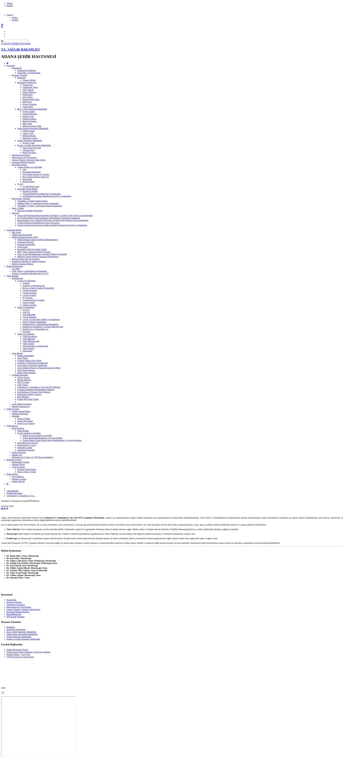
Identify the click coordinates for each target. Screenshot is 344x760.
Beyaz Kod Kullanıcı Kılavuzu (36, 177)
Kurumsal (10, 65)
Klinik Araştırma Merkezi (22, 264)
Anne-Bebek (17, 353)
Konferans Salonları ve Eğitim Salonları (29, 261)
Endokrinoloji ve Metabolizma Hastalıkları (41, 324)
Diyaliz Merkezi (24, 380)
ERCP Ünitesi (23, 382)
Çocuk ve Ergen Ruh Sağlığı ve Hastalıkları (41, 319)
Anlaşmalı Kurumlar (26, 450)
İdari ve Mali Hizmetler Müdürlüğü (32, 109)
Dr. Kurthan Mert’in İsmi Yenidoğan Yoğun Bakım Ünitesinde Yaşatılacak (48, 218)
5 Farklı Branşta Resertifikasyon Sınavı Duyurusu (38, 223)
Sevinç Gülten (29, 111)
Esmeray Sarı (28, 116)
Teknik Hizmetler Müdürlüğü (29, 140)
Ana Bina (16, 269)
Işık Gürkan (28, 97)
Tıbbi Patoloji (28, 348)
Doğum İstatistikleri (25, 356)
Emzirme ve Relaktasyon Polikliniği (32, 363)
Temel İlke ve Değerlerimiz (28, 73)
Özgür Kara (28, 85)
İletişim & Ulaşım (13, 460)
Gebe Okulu (22, 358)
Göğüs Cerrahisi (29, 305)
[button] (10, 15)
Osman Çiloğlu (29, 80)
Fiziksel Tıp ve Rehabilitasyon (35, 329)
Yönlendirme (12, 426)
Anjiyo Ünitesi (23, 377)
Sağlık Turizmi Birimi (21, 411)
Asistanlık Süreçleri (25, 242)
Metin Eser (27, 102)
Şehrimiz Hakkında (20, 414)
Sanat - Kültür (18, 208)
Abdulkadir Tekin (30, 87)
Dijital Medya (12, 474)
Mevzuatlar (27, 179)
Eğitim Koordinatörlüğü (22, 235)
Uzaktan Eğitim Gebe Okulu (29, 360)
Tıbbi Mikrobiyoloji (31, 341)
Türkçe (9, 3)
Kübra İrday (28, 94)
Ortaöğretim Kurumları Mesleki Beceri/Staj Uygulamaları (47, 196)
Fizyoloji (26, 331)
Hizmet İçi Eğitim (30, 191)
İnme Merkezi (23, 397)
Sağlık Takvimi (18, 481)
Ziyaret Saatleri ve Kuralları (29, 433)
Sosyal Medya (18, 477)
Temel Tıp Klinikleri (26, 334)
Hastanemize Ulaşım (20, 462)
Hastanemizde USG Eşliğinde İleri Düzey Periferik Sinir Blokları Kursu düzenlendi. (53, 220)
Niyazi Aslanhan (30, 104)
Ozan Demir (28, 107)
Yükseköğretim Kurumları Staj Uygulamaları (42, 194)
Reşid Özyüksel (29, 153)
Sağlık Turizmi (12, 409)
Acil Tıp (26, 310)
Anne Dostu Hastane (26, 370)
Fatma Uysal (28, 133)
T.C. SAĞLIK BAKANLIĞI (20, 49)
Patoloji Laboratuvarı (21, 406)
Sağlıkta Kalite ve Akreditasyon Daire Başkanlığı (38, 203)
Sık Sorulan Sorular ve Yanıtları (36, 174)
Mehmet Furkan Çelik (32, 126)
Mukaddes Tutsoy (30, 138)
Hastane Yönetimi (19, 75)
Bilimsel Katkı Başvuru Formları (26, 259)
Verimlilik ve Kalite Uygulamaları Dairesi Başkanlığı (39, 206)
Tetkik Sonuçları (19, 452)
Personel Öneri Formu (26, 469)
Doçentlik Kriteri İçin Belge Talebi (32, 249)
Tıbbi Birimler (12, 276)
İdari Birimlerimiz (19, 165)
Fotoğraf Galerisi (19, 479)
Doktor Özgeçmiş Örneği (17, 650)
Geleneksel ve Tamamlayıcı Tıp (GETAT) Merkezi (38, 387)
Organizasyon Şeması (21, 155)
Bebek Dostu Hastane (26, 373)
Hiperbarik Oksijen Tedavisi (29, 394)
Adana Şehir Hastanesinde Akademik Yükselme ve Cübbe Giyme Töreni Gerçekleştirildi (55, 215)
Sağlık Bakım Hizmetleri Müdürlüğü (32, 128)
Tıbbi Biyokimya (30, 336)
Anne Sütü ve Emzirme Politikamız (32, 365)
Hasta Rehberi (18, 428)
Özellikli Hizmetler (20, 375)
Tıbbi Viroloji (28, 344)
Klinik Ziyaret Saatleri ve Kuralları (37, 435)
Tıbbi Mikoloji (29, 339)
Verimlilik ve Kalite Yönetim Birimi (32, 201)
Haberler (15, 213)
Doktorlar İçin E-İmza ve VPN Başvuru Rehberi (32, 457)
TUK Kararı (22, 247)
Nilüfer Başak (28, 131)
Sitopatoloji (27, 351)
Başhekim (21, 78)
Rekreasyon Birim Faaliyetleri (30, 211)
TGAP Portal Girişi (31, 186)
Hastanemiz (17, 68)
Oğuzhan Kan (29, 150)
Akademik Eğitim (14, 230)
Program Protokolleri (26, 244)
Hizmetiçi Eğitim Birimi (27, 189)
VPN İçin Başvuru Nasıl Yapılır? (20, 657)
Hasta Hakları (23, 431)
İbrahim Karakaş (30, 121)
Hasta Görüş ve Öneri (26, 472)
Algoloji (26, 283)
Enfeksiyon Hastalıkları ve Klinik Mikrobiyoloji (43, 327)
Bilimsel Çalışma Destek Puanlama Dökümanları (38, 256)
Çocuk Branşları (29, 317)
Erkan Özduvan (29, 92)
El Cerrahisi (28, 298)
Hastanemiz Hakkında (26, 70)
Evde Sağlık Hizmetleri (22, 404)
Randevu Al (17, 455)
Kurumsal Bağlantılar (32, 172)
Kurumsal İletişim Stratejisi (23, 162)
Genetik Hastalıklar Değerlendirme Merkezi (35, 389)
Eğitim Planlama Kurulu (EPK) (25, 237)
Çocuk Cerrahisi (29, 293)
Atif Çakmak (28, 90)
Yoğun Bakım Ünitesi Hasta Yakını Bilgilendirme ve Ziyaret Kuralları (52, 440)
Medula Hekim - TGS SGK (18, 654)
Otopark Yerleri (18, 464)
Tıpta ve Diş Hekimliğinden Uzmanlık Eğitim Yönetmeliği (42, 254)
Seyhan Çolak (29, 143)
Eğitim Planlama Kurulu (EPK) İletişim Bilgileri (37, 240)
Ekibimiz (15, 416)
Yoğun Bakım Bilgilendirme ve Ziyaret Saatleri (42, 438)
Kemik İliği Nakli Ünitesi (28, 399)
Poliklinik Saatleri (24, 447)
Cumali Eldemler (30, 114)
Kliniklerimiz (17, 278)
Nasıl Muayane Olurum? (27, 443)
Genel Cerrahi (29, 302)
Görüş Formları (18, 467)
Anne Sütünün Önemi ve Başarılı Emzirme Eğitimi (38, 368)
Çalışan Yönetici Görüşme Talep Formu (29, 160)
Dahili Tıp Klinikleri (26, 307)
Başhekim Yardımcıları (26, 82)
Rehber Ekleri (28, 182)
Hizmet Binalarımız (14, 266)
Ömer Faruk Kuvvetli (32, 148)
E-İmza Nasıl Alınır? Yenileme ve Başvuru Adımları (28, 652)
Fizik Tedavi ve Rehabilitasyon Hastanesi (29, 271)
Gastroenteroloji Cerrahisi (33, 300)
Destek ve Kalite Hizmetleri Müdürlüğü (34, 145)
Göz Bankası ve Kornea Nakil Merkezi (33, 392)
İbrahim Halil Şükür (31, 99)
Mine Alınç (27, 124)
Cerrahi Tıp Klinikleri (26, 281)
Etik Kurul (16, 232)
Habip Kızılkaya (30, 119)
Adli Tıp (26, 312)
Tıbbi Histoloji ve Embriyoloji (35, 346)
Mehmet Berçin (29, 136)
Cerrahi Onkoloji (30, 290)
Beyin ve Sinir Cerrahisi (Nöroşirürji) (38, 288)
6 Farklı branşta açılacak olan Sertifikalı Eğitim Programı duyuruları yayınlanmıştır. (52, 225)
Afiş (24, 169)
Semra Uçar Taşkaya (26, 423)
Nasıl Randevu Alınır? (26, 445)
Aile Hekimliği (29, 315)
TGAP (20, 184)
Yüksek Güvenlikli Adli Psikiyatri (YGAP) (30, 273)
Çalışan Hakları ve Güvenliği (29, 167)
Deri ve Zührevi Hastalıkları (34, 322)
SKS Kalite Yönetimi (21, 198)
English (9, 6)
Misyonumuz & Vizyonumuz (24, 157)
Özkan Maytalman (25, 421)
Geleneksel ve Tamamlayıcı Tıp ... (20, 496)
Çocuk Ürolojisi (29, 295)
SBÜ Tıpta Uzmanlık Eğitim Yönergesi (34, 252)
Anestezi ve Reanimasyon (34, 285)
